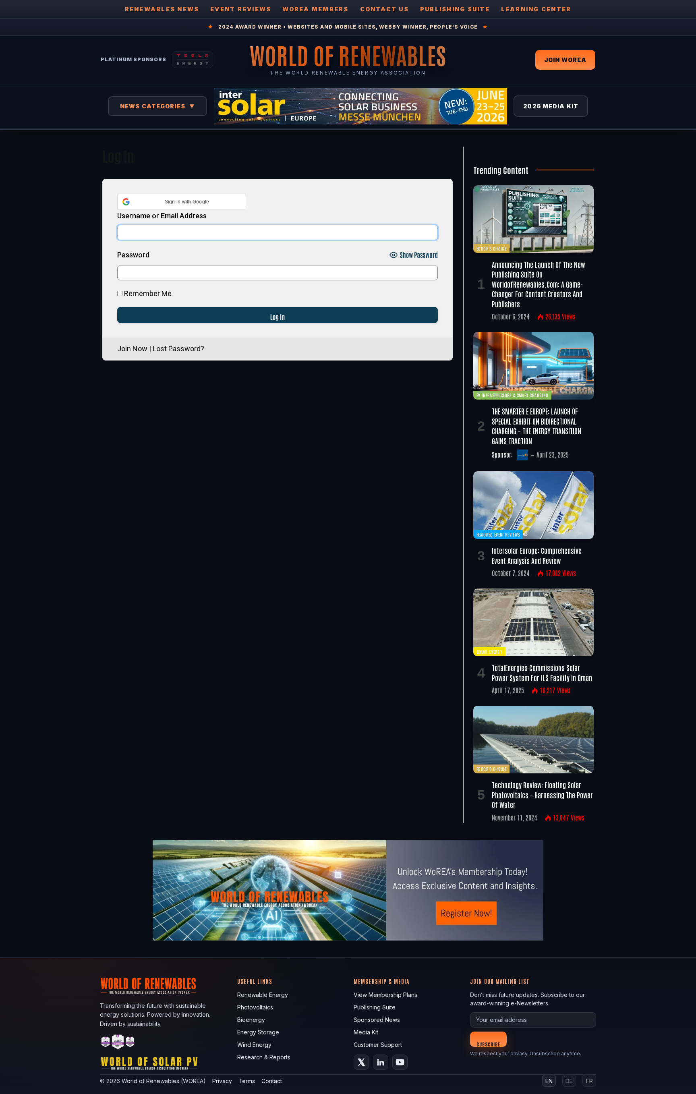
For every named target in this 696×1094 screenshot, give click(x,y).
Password (133, 255)
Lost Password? (178, 348)
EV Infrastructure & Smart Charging (512, 395)
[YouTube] (400, 1062)
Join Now (132, 348)
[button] (181, 202)
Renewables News (162, 9)
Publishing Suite (455, 9)
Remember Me (147, 293)
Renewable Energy (262, 994)
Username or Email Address (162, 215)
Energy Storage (258, 1032)
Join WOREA (565, 59)
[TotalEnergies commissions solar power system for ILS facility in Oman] (533, 622)
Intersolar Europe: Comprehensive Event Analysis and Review (537, 555)
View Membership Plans (385, 994)
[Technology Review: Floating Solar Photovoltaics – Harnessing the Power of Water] (533, 739)
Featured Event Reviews (498, 534)
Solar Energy (489, 652)
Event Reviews (240, 9)
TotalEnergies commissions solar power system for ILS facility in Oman (542, 672)
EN (549, 1080)
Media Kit (366, 1032)
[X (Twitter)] (361, 1062)
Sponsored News (377, 1019)
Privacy (222, 1080)
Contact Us (384, 9)
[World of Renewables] (118, 1043)
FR (589, 1080)
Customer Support (378, 1044)
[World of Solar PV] (149, 1065)
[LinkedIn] (380, 1062)
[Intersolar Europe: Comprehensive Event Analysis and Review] (533, 505)
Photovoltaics (255, 1007)
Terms (246, 1080)
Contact (271, 1080)
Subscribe (488, 1044)
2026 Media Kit (550, 106)
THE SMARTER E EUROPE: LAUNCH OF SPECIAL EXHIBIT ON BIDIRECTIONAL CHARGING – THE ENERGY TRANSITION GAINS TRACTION (536, 425)
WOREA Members (315, 9)
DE (569, 1080)
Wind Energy (254, 1044)
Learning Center (536, 9)
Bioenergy (251, 1019)
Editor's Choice (491, 248)
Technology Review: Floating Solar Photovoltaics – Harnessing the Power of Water (542, 794)
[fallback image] (348, 890)
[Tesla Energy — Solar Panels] (192, 59)
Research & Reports (263, 1057)
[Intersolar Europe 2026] (360, 106)
